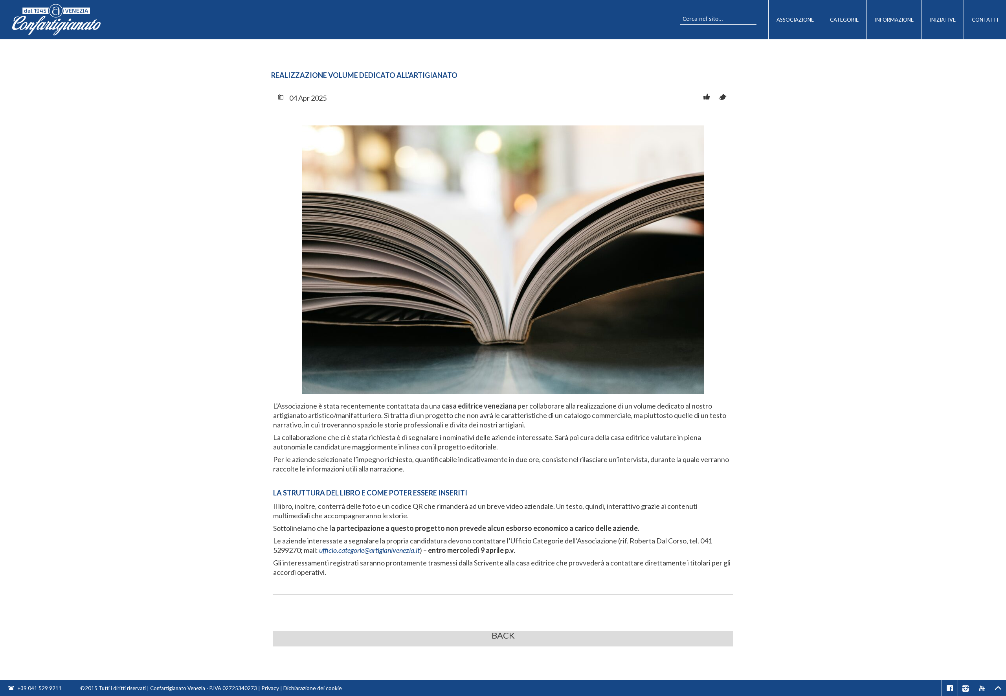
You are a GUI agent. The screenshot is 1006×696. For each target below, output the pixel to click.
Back (503, 636)
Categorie (844, 20)
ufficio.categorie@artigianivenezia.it (369, 550)
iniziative (943, 20)
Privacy (270, 688)
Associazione (795, 20)
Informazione (894, 20)
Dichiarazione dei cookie (312, 688)
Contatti (985, 20)
